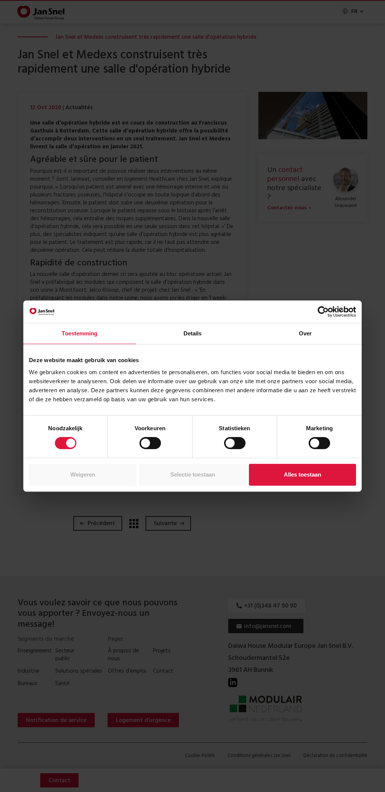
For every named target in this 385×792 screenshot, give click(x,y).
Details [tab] (192, 333)
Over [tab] (305, 333)
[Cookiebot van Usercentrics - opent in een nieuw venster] (323, 311)
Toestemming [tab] (79, 333)
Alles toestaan (302, 474)
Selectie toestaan (192, 474)
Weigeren (82, 474)
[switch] (150, 443)
